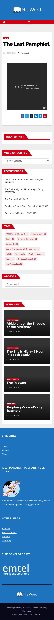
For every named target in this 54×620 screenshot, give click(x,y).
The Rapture (11, 199)
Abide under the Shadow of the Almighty (24, 179)
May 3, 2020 (14, 359)
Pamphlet (25, 53)
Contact (37, 615)
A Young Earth (38, 234)
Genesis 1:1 (12, 244)
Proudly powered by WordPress (19, 608)
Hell (9, 254)
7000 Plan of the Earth (17, 234)
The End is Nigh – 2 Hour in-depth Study (24, 189)
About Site (28, 615)
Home (5, 446)
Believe (10, 239)
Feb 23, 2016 (14, 387)
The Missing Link (14, 264)
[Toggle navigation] (29, 22)
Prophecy (11, 404)
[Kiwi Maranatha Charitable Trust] (12, 489)
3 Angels (6, 536)
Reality (10, 259)
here (30, 505)
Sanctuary (6, 540)
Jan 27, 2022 (14, 332)
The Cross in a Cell (26, 259)
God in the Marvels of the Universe (22, 249)
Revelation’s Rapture (15, 213)
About (4, 454)
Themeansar (26, 611)
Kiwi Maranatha (9, 532)
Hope (6, 38)
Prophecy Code (36, 254)
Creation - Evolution (27, 239)
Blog (20, 615)
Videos (5, 450)
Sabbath (6, 529)
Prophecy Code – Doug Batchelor (21, 206)
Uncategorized (13, 320)
